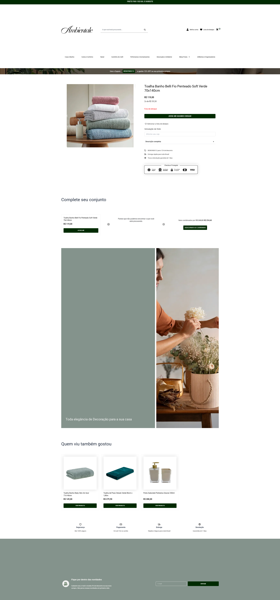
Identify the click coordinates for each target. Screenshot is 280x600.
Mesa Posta (183, 57)
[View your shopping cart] (217, 30)
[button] (67, 115)
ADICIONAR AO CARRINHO (195, 228)
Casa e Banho (69, 57)
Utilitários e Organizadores (206, 57)
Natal (102, 57)
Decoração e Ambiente (164, 57)
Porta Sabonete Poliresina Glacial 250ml (159, 493)
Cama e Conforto (87, 57)
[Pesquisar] (145, 30)
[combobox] (122, 30)
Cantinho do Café (117, 57)
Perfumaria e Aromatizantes (140, 57)
